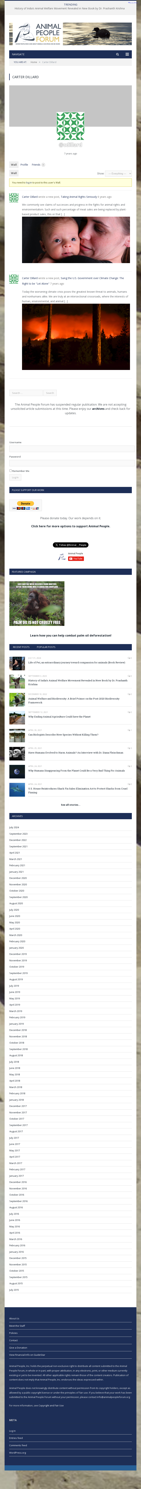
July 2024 (14, 827)
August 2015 (16, 1283)
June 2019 (14, 992)
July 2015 (14, 1289)
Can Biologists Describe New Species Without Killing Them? (63, 734)
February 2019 (17, 1017)
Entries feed (16, 1438)
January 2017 (16, 1175)
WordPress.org (17, 1452)
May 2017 (14, 1150)
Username (15, 442)
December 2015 (18, 1258)
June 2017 (14, 1144)
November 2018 (18, 1036)
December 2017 (18, 1106)
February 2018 (17, 1093)
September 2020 (18, 897)
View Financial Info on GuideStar (27, 1354)
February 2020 (17, 941)
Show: (100, 173)
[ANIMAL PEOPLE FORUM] (70, 33)
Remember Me (20, 471)
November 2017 (18, 1112)
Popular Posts (46, 647)
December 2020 (18, 878)
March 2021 (15, 859)
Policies (13, 1333)
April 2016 (14, 1232)
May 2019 (14, 998)
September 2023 (18, 833)
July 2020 (14, 909)
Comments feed (18, 1445)
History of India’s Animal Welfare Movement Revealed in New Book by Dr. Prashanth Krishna (70, 8)
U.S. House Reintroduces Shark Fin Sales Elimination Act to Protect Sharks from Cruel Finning (77, 790)
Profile (24, 164)
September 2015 (18, 1277)
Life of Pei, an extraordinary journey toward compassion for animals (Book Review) (76, 662)
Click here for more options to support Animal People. (70, 526)
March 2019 (15, 1011)
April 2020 (14, 928)
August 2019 (16, 979)
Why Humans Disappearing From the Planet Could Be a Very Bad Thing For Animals (76, 770)
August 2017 (16, 1131)
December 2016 (18, 1182)
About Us (14, 1318)
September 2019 (18, 973)
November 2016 (18, 1188)
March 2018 (15, 1087)
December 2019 (18, 954)
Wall (14, 164)
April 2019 (14, 1004)
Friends (38, 164)
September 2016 (18, 1201)
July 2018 (14, 1061)
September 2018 (18, 1049)
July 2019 (14, 985)
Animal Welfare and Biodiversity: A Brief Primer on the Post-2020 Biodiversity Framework (74, 700)
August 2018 (16, 1055)
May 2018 (14, 1074)
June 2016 (14, 1220)
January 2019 (16, 1023)
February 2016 (17, 1245)
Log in (12, 1430)
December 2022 (18, 840)
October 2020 (16, 890)
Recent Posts (21, 647)
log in (29, 182)
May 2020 (14, 922)
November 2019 (18, 960)
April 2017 (14, 1156)
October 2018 (16, 1042)
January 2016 (16, 1251)
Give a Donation (18, 1347)
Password (15, 456)
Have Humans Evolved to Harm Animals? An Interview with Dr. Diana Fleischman (75, 752)
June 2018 (14, 1068)
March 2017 (15, 1163)
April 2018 (14, 1080)
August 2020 (16, 903)
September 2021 (18, 846)
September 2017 (18, 1125)
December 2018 (18, 1030)
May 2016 (14, 1226)
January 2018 (16, 1099)
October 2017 (16, 1118)
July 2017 (14, 1137)
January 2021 (16, 871)
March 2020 (15, 935)
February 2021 (17, 865)
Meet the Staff (17, 1325)
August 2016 (16, 1207)
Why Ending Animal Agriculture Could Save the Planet (59, 716)
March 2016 (15, 1239)
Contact (13, 1340)
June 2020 (14, 916)
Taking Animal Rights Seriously (79, 196)
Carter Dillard (30, 196)
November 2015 (18, 1264)
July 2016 (14, 1213)
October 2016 (16, 1194)
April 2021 (14, 852)
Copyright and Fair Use (51, 1405)
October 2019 (16, 966)
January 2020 (16, 947)
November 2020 (18, 884)
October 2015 (16, 1270)
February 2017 (17, 1169)
